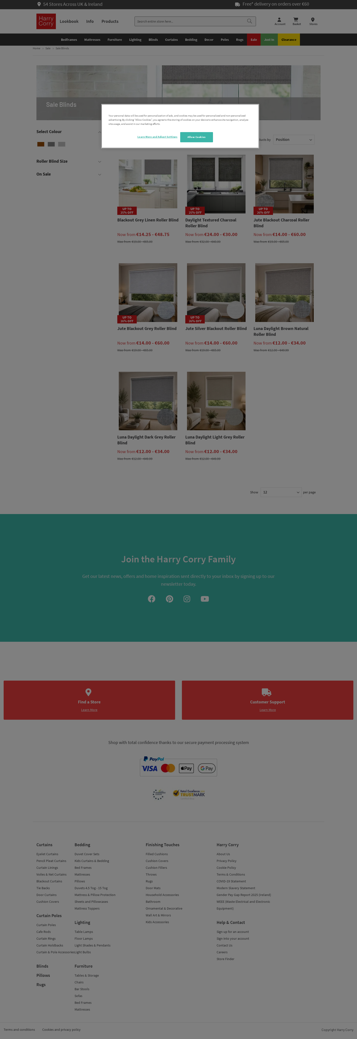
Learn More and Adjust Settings (157, 136)
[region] (180, 126)
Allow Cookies (196, 137)
